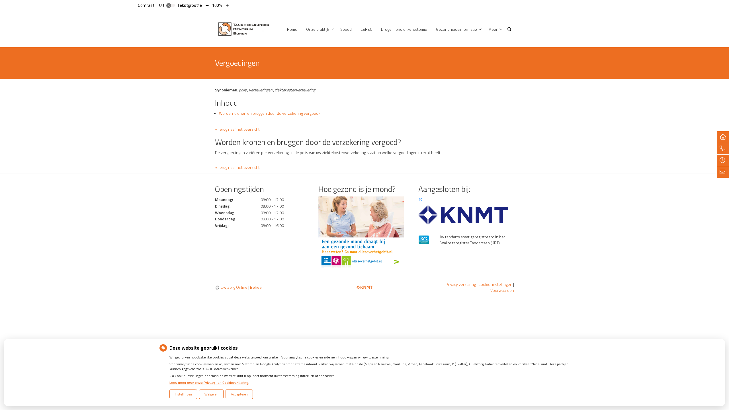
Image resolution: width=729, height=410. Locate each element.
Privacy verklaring (461, 284)
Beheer (256, 287)
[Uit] (170, 5)
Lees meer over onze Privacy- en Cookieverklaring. (209, 382)
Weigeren (211, 394)
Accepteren (239, 394)
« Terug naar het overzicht (237, 129)
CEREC (366, 29)
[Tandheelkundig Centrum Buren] (244, 29)
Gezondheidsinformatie (456, 29)
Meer (492, 29)
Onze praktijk (317, 29)
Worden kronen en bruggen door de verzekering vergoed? (269, 113)
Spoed (346, 29)
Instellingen (183, 394)
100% (217, 5)
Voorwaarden (502, 290)
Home (292, 29)
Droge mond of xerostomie (404, 29)
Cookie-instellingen (495, 284)
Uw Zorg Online (234, 287)
